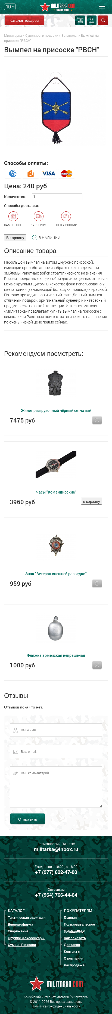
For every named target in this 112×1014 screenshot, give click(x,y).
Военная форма (20, 924)
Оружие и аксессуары (26, 937)
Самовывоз (13, 225)
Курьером (38, 225)
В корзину (15, 237)
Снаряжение (18, 931)
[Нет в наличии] (97, 420)
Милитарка (13, 35)
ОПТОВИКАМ (74, 931)
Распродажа (74, 965)
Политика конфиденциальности (56, 1006)
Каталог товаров (24, 20)
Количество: (15, 196)
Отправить (27, 819)
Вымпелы (69, 35)
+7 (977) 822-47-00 (56, 872)
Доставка (72, 944)
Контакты (72, 951)
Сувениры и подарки (41, 35)
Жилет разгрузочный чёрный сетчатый (56, 410)
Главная (70, 917)
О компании (73, 958)
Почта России (66, 225)
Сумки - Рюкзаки (22, 944)
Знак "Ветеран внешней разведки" (56, 573)
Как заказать (75, 937)
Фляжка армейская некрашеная (56, 655)
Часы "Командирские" (56, 492)
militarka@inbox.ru (56, 849)
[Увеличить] (56, 108)
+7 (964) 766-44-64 (56, 894)
